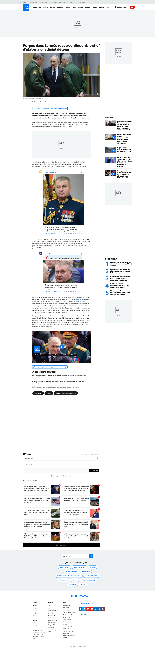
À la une (109, 117)
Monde (52, 7)
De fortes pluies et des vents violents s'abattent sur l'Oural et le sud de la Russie (55, 387)
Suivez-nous (51, 615)
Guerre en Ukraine (79, 567)
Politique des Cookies (69, 615)
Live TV (50, 605)
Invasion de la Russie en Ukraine (66, 393)
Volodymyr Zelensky (88, 580)
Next (74, 7)
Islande (92, 567)
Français (24, 2)
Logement (73, 584)
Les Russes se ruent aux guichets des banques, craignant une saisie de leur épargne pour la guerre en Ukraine (59, 376)
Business (60, 7)
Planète (88, 7)
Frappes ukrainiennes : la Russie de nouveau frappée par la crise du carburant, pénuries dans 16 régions (58, 382)
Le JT (49, 608)
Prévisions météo (53, 610)
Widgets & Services (53, 625)
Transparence (67, 622)
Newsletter (84, 614)
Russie (37, 40)
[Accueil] (23, 40)
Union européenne (71, 571)
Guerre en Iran (64, 567)
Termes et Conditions (69, 612)
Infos (27, 40)
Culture (80, 7)
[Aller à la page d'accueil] (26, 7)
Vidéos (101, 7)
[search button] (78, 2)
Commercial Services (69, 610)
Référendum (86, 571)
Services (50, 602)
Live (132, 7)
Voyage (68, 7)
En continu (37, 7)
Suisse (75, 580)
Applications (51, 618)
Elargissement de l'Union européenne (68, 576)
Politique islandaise (92, 576)
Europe (45, 7)
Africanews (51, 627)
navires (83, 584)
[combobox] (87, 2)
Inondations (64, 580)
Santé (95, 7)
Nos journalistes (37, 630)
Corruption (38, 393)
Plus (64, 602)
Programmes (36, 628)
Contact (65, 624)
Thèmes (35, 602)
